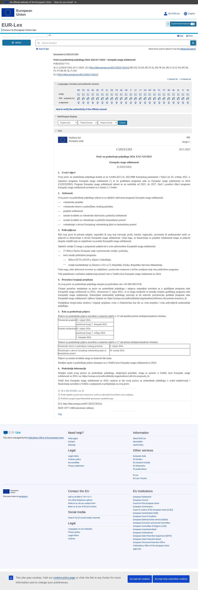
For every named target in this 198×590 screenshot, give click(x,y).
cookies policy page (64, 577)
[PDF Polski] (159, 98)
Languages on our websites (80, 529)
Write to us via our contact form (81, 503)
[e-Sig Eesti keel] (102, 103)
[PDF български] (78, 98)
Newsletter (138, 441)
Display (122, 123)
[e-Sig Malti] (150, 103)
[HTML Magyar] (145, 94)
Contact (71, 441)
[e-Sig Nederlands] (154, 103)
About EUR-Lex (139, 438)
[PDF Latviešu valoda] (135, 98)
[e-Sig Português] (164, 103)
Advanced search (188, 49)
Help (181, 36)
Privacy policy (74, 532)
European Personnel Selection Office (149, 542)
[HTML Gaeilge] (121, 94)
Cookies (71, 538)
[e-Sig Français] (116, 103)
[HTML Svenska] (187, 94)
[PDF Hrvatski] (126, 98)
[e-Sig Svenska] (187, 103)
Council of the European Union (146, 503)
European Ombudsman (143, 532)
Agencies (137, 549)
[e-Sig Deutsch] (97, 103)
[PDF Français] (116, 98)
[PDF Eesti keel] (102, 98)
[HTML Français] (116, 94)
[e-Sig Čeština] (88, 103)
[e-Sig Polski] (159, 103)
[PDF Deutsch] (97, 98)
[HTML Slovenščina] (178, 94)
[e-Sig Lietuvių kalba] (140, 103)
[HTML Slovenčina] (173, 94)
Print (190, 36)
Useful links (138, 445)
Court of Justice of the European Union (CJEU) (153, 510)
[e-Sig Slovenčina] (173, 103)
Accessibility (73, 462)
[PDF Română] (168, 98)
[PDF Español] (83, 98)
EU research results (141, 462)
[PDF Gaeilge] (121, 98)
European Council (140, 500)
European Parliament (142, 497)
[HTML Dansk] (92, 94)
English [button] (191, 14)
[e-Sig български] (78, 103)
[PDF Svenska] (187, 98)
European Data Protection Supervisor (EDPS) (152, 536)
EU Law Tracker (140, 478)
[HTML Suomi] (183, 94)
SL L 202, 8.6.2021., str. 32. (72, 391)
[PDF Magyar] (145, 98)
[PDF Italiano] (131, 98)
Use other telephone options (80, 500)
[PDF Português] (164, 98)
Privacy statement (76, 466)
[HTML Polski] (159, 94)
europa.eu (23, 496)
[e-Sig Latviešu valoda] (135, 103)
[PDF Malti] (150, 98)
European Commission (143, 506)
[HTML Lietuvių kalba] (140, 94)
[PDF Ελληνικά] (107, 98)
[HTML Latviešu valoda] (135, 94)
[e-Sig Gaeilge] (121, 103)
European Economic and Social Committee (151, 523)
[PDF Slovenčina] (173, 98)
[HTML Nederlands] (154, 94)
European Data (139, 456)
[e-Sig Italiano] (131, 103)
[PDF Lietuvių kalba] (140, 98)
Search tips (43, 49)
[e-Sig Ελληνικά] (107, 103)
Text (60, 131)
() (110, 181)
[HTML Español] (83, 94)
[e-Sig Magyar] (145, 103)
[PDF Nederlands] (154, 98)
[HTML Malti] (150, 94)
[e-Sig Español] (83, 103)
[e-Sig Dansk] (92, 103)
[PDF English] (112, 98)
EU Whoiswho (139, 466)
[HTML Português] (164, 94)
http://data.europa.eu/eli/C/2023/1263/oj (109, 67)
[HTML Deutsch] (97, 94)
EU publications (139, 469)
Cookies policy (74, 459)
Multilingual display (67, 116)
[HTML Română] (168, 94)
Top (60, 414)
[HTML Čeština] (88, 94)
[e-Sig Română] (168, 103)
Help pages (73, 438)
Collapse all (186, 79)
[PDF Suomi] (183, 98)
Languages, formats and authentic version (78, 84)
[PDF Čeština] (88, 98)
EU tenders (137, 459)
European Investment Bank (145, 529)
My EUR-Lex (174, 14)
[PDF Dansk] (92, 98)
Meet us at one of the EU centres (82, 506)
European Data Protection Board (147, 539)
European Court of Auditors (144, 516)
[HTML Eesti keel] (102, 94)
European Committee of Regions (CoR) (150, 526)
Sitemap (71, 445)
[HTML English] (112, 94)
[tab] (123, 84)
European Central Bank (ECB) (145, 513)
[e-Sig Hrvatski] (126, 103)
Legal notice (73, 456)
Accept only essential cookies (171, 579)
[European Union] (10, 491)
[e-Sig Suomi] (183, 103)
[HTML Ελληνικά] (107, 94)
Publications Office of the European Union (46, 438)
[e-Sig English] (112, 103)
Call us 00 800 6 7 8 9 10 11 (80, 497)
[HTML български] (78, 94)
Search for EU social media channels (84, 518)
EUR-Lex (12, 25)
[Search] (193, 42)
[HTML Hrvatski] (126, 94)
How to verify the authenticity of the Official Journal (81, 109)
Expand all (173, 79)
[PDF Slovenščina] (178, 98)
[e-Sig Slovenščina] (178, 103)
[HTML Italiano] (131, 94)
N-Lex (135, 475)
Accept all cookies (140, 579)
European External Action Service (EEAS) (150, 519)
